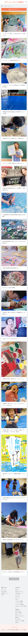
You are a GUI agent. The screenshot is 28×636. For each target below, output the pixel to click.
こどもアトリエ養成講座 (19, 601)
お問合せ (2, 594)
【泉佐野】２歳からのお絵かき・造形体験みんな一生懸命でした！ (13, 313)
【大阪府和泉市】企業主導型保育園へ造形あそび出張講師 (13, 215)
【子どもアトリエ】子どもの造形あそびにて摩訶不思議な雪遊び (13, 86)
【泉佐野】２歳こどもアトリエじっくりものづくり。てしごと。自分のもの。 (13, 404)
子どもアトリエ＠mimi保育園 (8, 287)
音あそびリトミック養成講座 (19, 620)
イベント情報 (17, 594)
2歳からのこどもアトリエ (19, 591)
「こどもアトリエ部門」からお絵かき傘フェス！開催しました (13, 34)
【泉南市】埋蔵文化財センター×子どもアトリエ (12, 539)
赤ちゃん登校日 (17, 619)
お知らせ (16, 599)
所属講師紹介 (17, 609)
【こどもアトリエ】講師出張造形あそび (11, 60)
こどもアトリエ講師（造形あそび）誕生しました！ (13, 163)
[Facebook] (12, 627)
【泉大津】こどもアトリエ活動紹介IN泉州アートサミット (13, 474)
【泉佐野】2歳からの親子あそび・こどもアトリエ (13, 378)
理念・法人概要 (3, 591)
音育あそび (17, 622)
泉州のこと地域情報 (18, 612)
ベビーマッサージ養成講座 (19, 604)
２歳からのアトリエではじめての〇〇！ (11, 338)
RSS (16, 627)
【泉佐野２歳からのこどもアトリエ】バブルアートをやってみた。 (13, 498)
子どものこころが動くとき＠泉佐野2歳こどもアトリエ (13, 572)
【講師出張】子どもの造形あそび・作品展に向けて (13, 138)
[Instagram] (14, 627)
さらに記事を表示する (14, 578)
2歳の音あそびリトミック (19, 593)
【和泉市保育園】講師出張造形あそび (10, 268)
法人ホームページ (4, 629)
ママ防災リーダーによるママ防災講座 (20, 607)
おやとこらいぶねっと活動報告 (13, 634)
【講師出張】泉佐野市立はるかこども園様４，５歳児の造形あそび (13, 189)
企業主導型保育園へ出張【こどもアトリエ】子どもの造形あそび (13, 242)
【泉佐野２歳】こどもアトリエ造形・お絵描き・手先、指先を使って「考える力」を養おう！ (13, 430)
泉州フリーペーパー (18, 614)
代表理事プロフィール (4, 593)
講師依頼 (16, 617)
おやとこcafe (17, 596)
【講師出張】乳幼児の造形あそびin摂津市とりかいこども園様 (13, 112)
